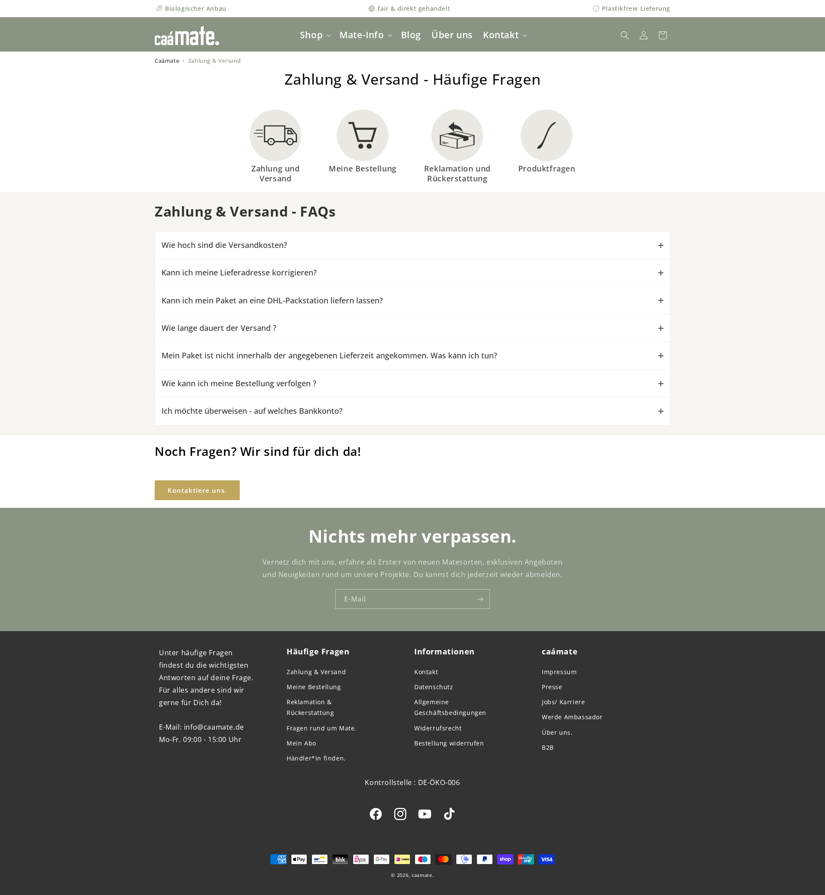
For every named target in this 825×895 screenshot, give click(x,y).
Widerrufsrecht (437, 728)
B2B (548, 747)
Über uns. (557, 732)
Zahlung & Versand (316, 672)
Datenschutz (433, 687)
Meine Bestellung (314, 687)
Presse (552, 687)
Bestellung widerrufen (449, 743)
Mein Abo (301, 743)
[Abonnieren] (480, 599)
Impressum (559, 672)
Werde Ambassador (572, 717)
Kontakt (426, 672)
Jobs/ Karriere (563, 702)
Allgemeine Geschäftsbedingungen (450, 707)
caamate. (423, 875)
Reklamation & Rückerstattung (310, 707)
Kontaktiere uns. (197, 490)
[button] (314, 35)
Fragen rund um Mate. (322, 728)
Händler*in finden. (316, 758)
